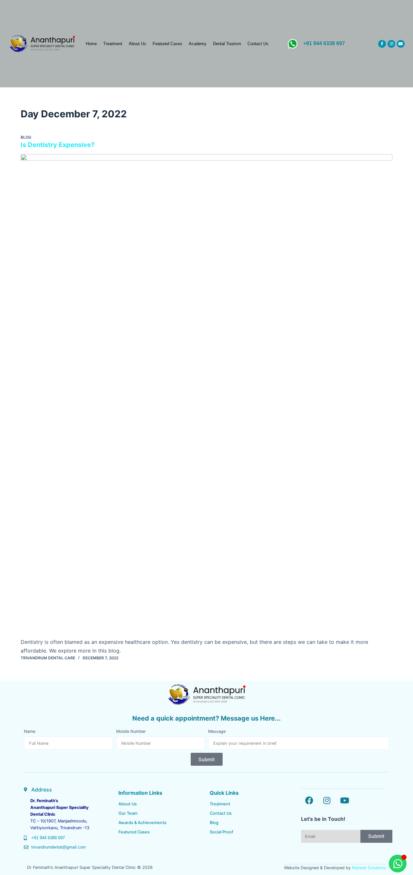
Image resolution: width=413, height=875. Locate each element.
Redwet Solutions (369, 867)
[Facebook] (309, 800)
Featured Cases (167, 43)
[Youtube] (401, 44)
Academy (197, 43)
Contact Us (257, 43)
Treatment (112, 43)
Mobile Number (131, 731)
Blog (26, 137)
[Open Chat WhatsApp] (398, 863)
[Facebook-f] (382, 44)
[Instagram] (391, 44)
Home (91, 43)
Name (29, 731)
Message (217, 731)
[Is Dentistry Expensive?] (206, 396)
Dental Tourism (227, 43)
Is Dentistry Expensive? (58, 145)
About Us (137, 43)
